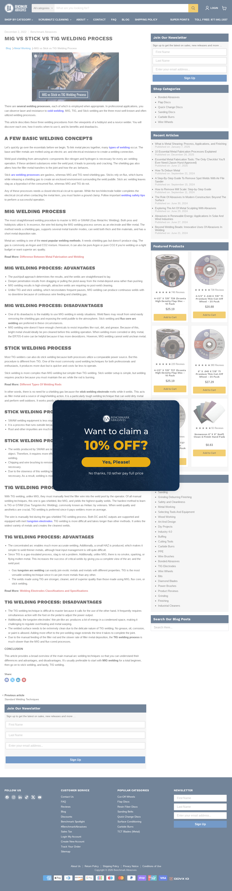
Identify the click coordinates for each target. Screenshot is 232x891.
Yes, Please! (116, 462)
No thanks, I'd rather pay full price (116, 473)
